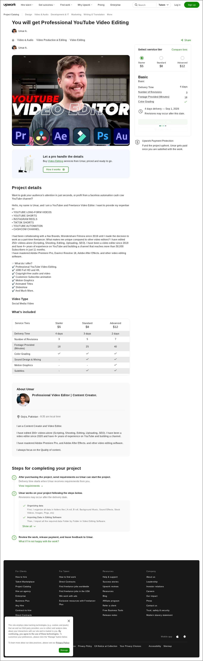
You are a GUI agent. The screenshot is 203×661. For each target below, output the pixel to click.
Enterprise (20, 596)
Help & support (110, 577)
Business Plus (22, 601)
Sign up (192, 4)
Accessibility (155, 646)
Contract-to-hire (23, 610)
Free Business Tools (113, 610)
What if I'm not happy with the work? (39, 541)
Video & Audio (25, 40)
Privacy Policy (85, 646)
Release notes (110, 615)
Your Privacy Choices (133, 646)
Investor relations (155, 586)
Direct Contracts (23, 615)
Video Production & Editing (51, 40)
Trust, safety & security (158, 610)
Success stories (110, 581)
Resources (108, 591)
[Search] (136, 5)
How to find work (67, 577)
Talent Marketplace (25, 581)
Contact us (151, 605)
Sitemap (167, 646)
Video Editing (55, 161)
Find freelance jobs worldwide (74, 586)
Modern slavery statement (159, 615)
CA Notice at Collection (105, 646)
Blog (105, 596)
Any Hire (19, 605)
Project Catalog (11, 14)
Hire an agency (23, 591)
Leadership (152, 581)
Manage (64, 650)
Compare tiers (179, 49)
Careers (150, 591)
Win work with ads (68, 596)
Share (187, 40)
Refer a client (109, 605)
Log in (177, 4)
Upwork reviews (111, 586)
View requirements (29, 486)
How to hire (21, 577)
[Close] (69, 621)
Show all (27, 526)
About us (150, 577)
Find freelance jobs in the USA (74, 591)
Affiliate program (111, 601)
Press (149, 601)
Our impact (152, 596)
